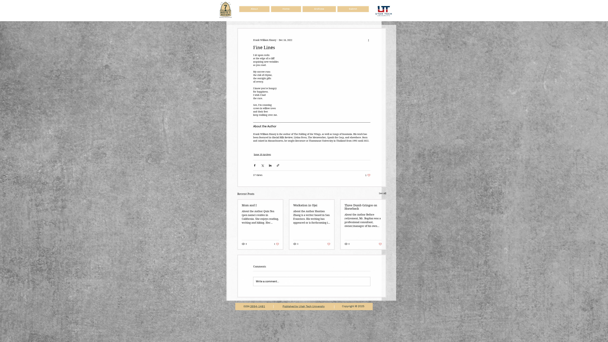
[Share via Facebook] (254, 165)
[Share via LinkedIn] (270, 165)
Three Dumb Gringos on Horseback (361, 207)
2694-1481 (257, 306)
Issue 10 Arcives (262, 154)
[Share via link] (277, 165)
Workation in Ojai (305, 205)
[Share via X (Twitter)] (262, 165)
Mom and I (249, 205)
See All (382, 193)
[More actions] (368, 40)
